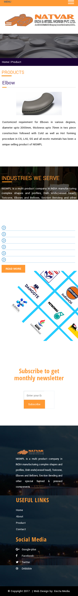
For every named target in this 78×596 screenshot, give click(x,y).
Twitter (25, 562)
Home (19, 510)
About (19, 516)
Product (21, 523)
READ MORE (13, 269)
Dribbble (26, 568)
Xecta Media (62, 591)
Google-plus (28, 549)
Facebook (27, 556)
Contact (21, 529)
